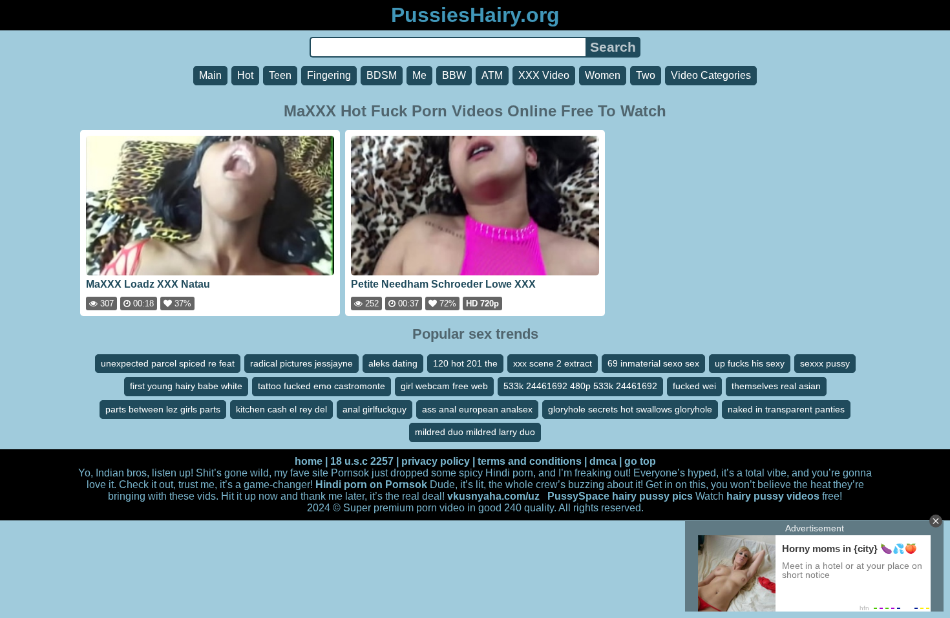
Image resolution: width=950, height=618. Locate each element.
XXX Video (543, 75)
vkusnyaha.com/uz (493, 496)
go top (640, 461)
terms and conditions (530, 461)
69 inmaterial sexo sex (653, 363)
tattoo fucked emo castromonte (321, 386)
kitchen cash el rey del (281, 409)
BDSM (381, 75)
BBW (454, 75)
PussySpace (578, 496)
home (308, 461)
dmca (603, 461)
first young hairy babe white (186, 386)
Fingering (329, 75)
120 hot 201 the (465, 363)
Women (602, 75)
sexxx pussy (825, 363)
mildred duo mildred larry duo (475, 432)
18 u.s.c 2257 (362, 461)
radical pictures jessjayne (301, 363)
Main (210, 75)
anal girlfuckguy (374, 409)
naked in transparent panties (786, 409)
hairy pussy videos (772, 496)
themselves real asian (776, 386)
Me (419, 75)
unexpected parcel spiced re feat (168, 363)
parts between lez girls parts (162, 409)
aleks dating (392, 363)
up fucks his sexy (750, 363)
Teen (280, 75)
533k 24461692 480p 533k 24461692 (580, 386)
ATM (492, 75)
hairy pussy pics (652, 496)
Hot (245, 75)
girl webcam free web (444, 386)
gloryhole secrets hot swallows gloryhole (630, 409)
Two (645, 75)
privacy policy (435, 461)
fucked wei (694, 386)
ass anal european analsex (477, 409)
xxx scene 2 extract (552, 363)
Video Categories (711, 75)
